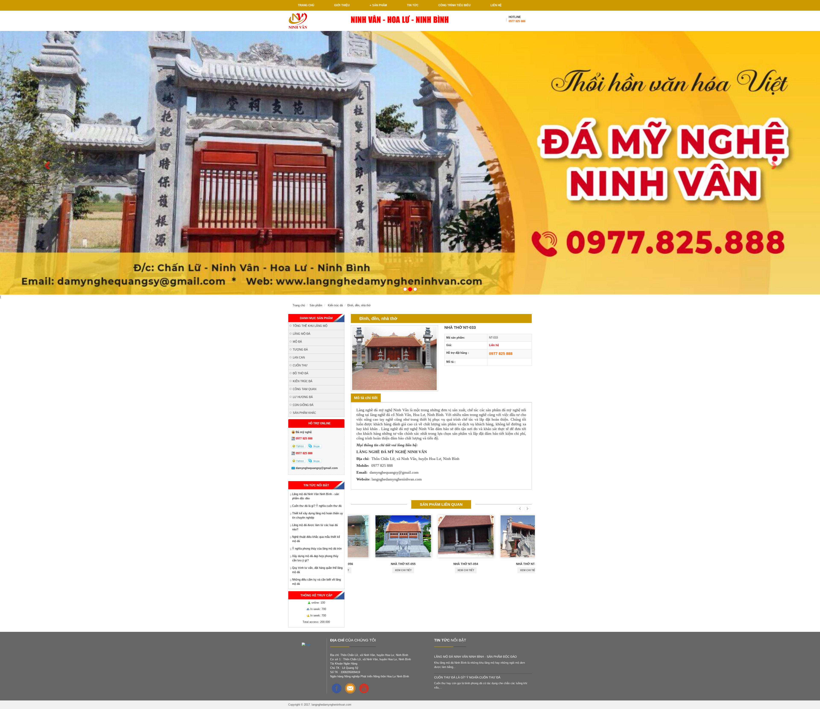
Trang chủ (306, 5)
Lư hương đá (303, 397)
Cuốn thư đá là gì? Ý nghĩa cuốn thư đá (316, 505)
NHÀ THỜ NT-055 (378, 564)
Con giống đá (303, 405)
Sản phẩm (378, 5)
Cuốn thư (300, 365)
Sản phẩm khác (304, 412)
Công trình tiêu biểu (454, 5)
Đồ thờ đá (300, 373)
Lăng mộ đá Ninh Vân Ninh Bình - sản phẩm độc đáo (475, 657)
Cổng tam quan (304, 389)
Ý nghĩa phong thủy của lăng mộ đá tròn (317, 548)
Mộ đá (297, 341)
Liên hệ (496, 5)
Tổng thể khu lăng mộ (310, 325)
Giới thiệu (342, 5)
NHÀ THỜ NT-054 (441, 564)
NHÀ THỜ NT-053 (504, 564)
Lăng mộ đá (301, 333)
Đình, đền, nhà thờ (359, 305)
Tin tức (412, 5)
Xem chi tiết (378, 570)
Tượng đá (300, 349)
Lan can (299, 357)
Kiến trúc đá (335, 305)
